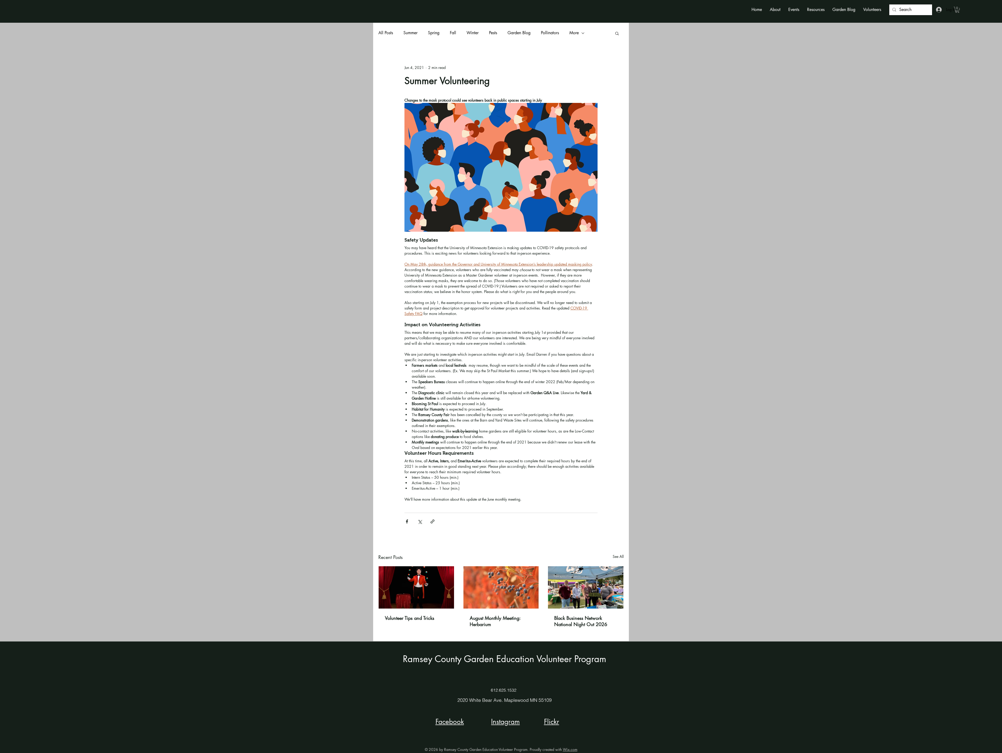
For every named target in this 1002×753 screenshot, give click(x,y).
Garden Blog (519, 33)
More (574, 33)
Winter (473, 33)
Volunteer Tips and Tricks (409, 618)
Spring (433, 33)
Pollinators (550, 33)
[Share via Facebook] (406, 521)
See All (618, 556)
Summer (410, 33)
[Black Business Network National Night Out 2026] (585, 587)
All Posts (385, 33)
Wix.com (570, 749)
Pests (493, 33)
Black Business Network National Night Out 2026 (580, 621)
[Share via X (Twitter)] (419, 521)
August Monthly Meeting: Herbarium (495, 621)
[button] (775, 9)
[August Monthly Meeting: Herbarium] (501, 587)
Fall (453, 33)
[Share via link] (432, 521)
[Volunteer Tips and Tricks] (416, 587)
